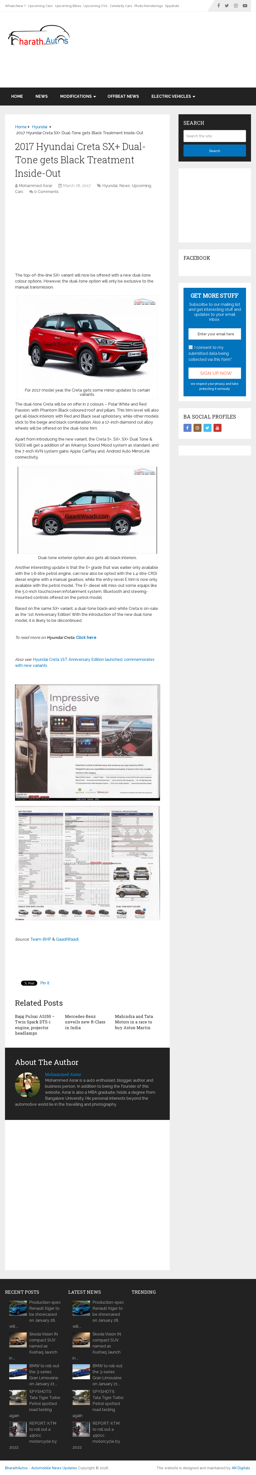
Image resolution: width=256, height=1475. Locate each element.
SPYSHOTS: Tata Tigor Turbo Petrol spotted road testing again (34, 1403)
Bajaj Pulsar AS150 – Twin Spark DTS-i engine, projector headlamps (34, 1025)
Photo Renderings (148, 6)
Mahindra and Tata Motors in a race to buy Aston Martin (134, 1022)
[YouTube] (218, 428)
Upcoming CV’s (95, 6)
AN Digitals (241, 1468)
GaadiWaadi (67, 939)
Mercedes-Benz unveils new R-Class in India (85, 1022)
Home (17, 96)
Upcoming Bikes (68, 6)
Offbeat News (123, 96)
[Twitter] (208, 428)
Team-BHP (40, 939)
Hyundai (110, 185)
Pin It (45, 983)
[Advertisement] (160, 74)
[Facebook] (188, 428)
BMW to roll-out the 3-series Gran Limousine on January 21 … (44, 1374)
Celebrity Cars (121, 6)
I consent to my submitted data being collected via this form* (210, 353)
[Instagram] (198, 428)
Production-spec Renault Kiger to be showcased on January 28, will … (35, 1314)
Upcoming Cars (40, 6)
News (42, 96)
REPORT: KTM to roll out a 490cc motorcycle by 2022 (33, 1435)
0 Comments (46, 191)
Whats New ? (15, 6)
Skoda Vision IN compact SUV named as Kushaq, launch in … (33, 1346)
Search (214, 151)
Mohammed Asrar (35, 185)
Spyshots (172, 6)
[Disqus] (87, 1195)
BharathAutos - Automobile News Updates (41, 1468)
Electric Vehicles (171, 96)
